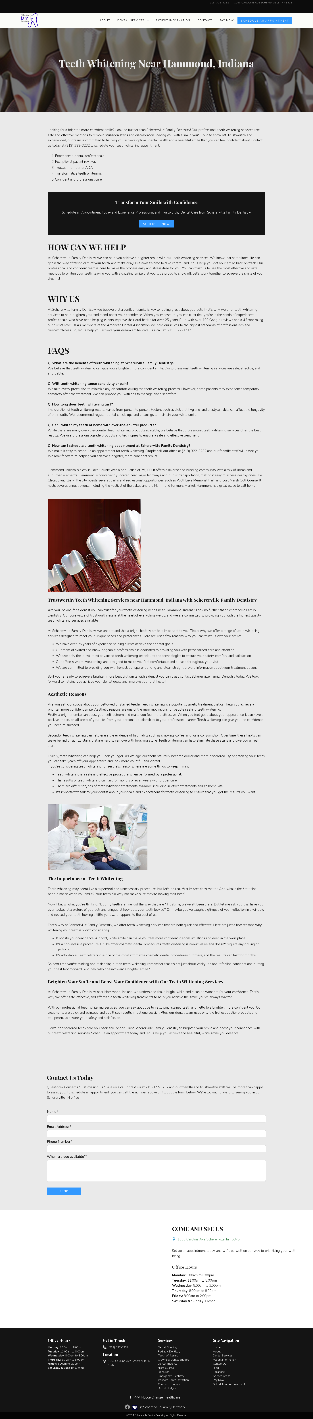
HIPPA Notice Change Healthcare (155, 1397)
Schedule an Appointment (229, 1384)
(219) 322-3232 (219, 2)
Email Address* (59, 1126)
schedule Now (156, 224)
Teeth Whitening (168, 1355)
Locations (219, 1372)
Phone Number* (59, 1141)
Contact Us (219, 1364)
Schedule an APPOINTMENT (265, 20)
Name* (52, 1111)
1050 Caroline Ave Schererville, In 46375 (209, 1239)
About (104, 20)
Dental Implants (167, 1364)
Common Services (169, 1384)
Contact (204, 20)
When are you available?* (67, 1156)
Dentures (163, 1372)
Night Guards (166, 1368)
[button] (133, 20)
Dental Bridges (167, 1388)
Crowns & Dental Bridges (173, 1360)
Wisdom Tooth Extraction (173, 1380)
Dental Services (131, 20)
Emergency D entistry (171, 1376)
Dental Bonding (167, 1347)
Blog (216, 1368)
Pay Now (227, 20)
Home (217, 1347)
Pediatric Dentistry (169, 1351)
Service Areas (221, 1376)
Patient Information (173, 20)
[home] (29, 20)
